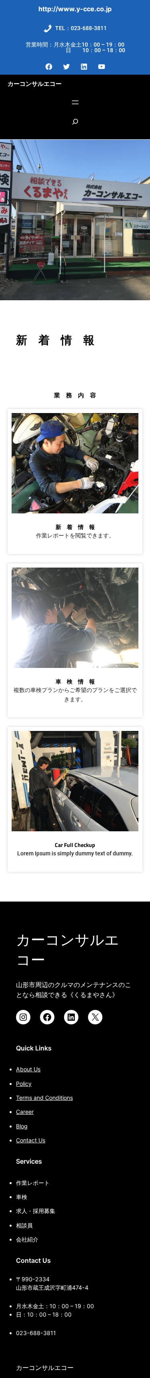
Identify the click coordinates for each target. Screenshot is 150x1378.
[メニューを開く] (75, 102)
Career (25, 1111)
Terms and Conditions (44, 1097)
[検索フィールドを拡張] (75, 125)
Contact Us (30, 1140)
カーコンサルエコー (35, 83)
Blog (22, 1126)
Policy (24, 1083)
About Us (28, 1069)
